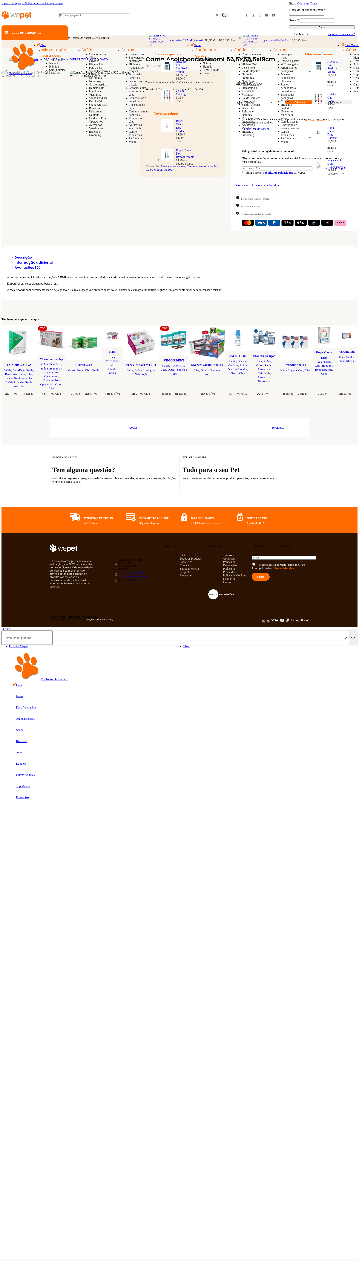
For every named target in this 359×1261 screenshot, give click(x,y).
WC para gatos (289, 64)
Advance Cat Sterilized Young (181, 66)
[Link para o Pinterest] (273, 15)
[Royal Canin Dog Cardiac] (167, 131)
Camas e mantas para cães (138, 113)
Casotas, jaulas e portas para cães (137, 91)
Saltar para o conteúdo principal (44, 3)
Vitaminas (95, 94)
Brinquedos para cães (135, 76)
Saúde (88, 49)
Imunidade (95, 91)
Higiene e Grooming (95, 133)
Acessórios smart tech (135, 126)
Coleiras (286, 101)
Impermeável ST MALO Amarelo (186, 40)
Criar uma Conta (307, 3)
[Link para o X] (253, 15)
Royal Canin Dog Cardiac (180, 126)
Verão (132, 141)
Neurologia (95, 81)
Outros (127, 49)
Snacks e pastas (290, 60)
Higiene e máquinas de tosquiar (136, 68)
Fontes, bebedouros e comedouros (289, 88)
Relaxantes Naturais (95, 113)
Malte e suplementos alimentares (288, 78)
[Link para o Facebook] (246, 15)
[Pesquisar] (224, 15)
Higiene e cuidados (286, 106)
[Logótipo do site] (16, 19)
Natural (53, 63)
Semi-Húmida (57, 69)
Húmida (54, 66)
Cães (351, 49)
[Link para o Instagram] (260, 15)
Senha (294, 20)
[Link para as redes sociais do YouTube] (266, 15)
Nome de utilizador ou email (307, 9)
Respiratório (96, 101)
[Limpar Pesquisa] (217, 15)
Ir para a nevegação (13, 3)
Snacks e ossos (137, 54)
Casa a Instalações (287, 133)
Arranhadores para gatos (289, 69)
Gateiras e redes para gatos (287, 115)
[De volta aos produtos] (240, 38)
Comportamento (98, 54)
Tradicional (55, 59)
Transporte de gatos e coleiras (290, 126)
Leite (52, 73)
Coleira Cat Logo (181, 92)
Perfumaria (135, 138)
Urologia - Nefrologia (95, 76)
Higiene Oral (96, 64)
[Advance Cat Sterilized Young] (167, 72)
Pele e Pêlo (95, 67)
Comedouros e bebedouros (137, 99)
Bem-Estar (95, 108)
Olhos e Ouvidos (94, 59)
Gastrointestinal (98, 84)
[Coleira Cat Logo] (167, 96)
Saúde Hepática (98, 71)
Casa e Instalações (135, 133)
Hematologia (96, 87)
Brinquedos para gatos (287, 96)
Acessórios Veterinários (96, 126)
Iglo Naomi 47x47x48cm (276, 40)
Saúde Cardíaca (98, 98)
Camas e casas (289, 121)
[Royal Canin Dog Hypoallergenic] (167, 157)
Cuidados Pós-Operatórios (97, 120)
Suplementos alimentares (136, 59)
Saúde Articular (98, 104)
